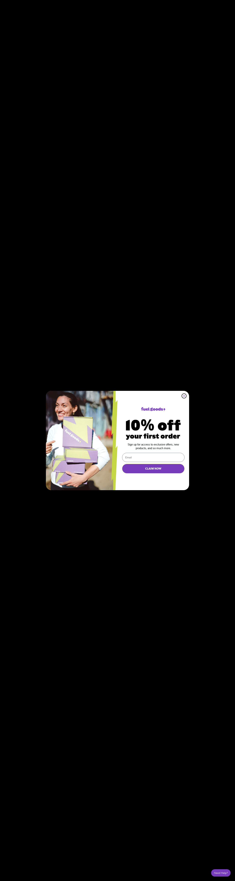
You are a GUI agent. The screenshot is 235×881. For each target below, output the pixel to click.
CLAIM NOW (153, 468)
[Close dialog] (184, 396)
